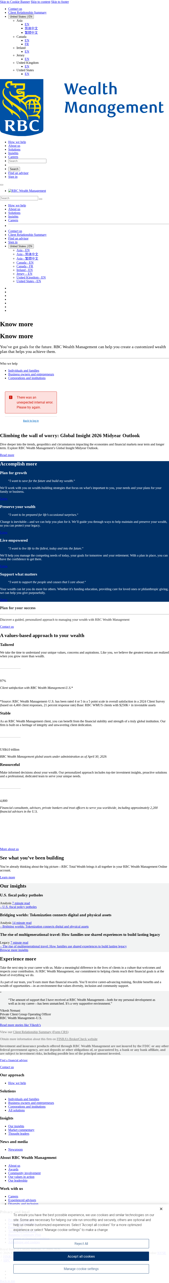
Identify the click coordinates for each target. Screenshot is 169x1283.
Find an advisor (18, 173)
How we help (17, 205)
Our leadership (17, 1180)
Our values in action (21, 1177)
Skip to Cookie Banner (15, 2)
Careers (13, 220)
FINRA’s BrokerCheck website (77, 1039)
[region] (84, 1243)
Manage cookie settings (81, 1269)
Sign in (13, 176)
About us (14, 209)
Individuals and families (23, 370)
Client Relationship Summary (27, 12)
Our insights (16, 1126)
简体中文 (31, 28)
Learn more (7, 877)
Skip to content (40, 2)
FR (27, 44)
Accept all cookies (81, 1256)
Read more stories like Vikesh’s (20, 1025)
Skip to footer (60, 2)
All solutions (16, 1110)
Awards (13, 1169)
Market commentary (21, 1130)
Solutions (14, 213)
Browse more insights (14, 950)
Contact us (15, 9)
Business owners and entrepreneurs (31, 374)
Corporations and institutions (27, 378)
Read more (7, 455)
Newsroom (15, 1149)
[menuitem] (84, 198)
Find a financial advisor (14, 1060)
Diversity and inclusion (23, 1204)
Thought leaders (18, 1133)
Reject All (81, 1244)
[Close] (161, 1208)
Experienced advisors (22, 1200)
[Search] (40, 199)
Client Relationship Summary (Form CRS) (40, 1032)
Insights (13, 216)
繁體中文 (31, 32)
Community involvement (24, 1173)
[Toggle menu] (1, 184)
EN (27, 24)
